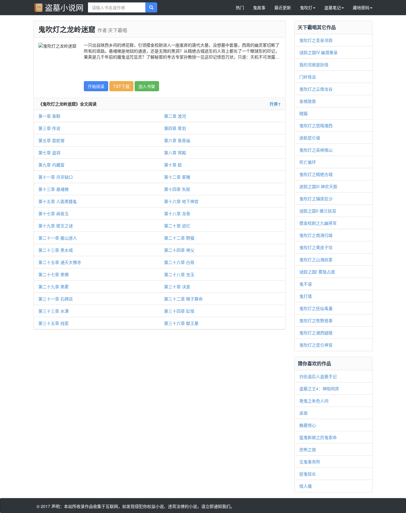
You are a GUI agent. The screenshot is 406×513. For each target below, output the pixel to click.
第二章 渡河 (175, 116)
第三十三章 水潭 (53, 311)
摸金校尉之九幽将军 (318, 223)
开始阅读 (96, 86)
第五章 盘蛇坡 (51, 140)
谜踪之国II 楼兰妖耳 (317, 211)
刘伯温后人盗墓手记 (318, 376)
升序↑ (275, 104)
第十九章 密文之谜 (55, 226)
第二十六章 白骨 (179, 262)
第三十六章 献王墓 (181, 323)
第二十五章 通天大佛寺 (59, 262)
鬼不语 (305, 284)
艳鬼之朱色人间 (313, 401)
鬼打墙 (305, 296)
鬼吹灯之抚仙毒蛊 (316, 308)
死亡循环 (307, 162)
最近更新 (282, 7)
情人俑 (305, 486)
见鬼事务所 (309, 462)
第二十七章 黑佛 (53, 274)
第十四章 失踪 (177, 189)
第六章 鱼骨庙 (177, 140)
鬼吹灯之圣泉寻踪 (316, 40)
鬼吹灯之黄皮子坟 (316, 247)
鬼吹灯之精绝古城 (316, 174)
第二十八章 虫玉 (179, 274)
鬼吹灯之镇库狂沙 (316, 199)
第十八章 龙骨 (177, 213)
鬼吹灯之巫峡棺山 (316, 150)
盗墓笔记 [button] (332, 7)
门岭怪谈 (307, 77)
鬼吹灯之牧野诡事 (316, 320)
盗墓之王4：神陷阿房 (319, 388)
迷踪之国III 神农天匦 (318, 186)
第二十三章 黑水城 (55, 250)
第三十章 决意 (177, 286)
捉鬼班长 (307, 474)
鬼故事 (259, 7)
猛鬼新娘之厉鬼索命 (318, 437)
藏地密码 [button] (361, 7)
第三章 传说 (49, 128)
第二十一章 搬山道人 (57, 238)
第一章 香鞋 (49, 116)
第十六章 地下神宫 (181, 201)
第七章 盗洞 (49, 152)
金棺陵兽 (307, 101)
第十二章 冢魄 (177, 177)
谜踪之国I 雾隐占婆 (317, 272)
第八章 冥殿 (175, 152)
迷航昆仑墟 (309, 138)
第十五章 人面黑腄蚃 (57, 201)
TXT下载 (121, 86)
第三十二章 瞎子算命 (183, 299)
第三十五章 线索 (53, 323)
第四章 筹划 (175, 128)
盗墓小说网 (64, 7)
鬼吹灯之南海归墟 (316, 235)
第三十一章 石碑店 (55, 299)
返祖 (303, 413)
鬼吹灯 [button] (306, 7)
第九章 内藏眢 (51, 165)
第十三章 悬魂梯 (53, 189)
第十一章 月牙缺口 (55, 177)
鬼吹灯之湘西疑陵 (316, 333)
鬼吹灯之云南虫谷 (316, 89)
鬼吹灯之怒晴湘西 (316, 125)
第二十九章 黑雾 (53, 286)
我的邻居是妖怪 (313, 64)
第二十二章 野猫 (179, 238)
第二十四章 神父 (179, 250)
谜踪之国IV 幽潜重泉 (318, 52)
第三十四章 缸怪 (179, 311)
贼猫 (303, 113)
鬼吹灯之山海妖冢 (316, 259)
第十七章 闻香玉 (53, 213)
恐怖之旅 (307, 449)
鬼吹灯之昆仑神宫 (316, 345)
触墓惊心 (307, 425)
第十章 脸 (173, 165)
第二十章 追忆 (177, 226)
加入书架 (147, 86)
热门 (240, 7)
